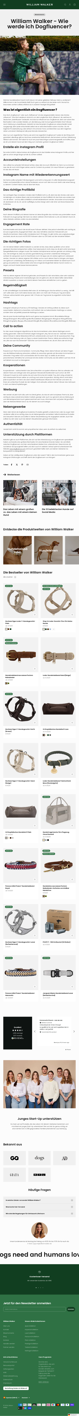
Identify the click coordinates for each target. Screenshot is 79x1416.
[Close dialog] (54, 684)
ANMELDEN (39, 731)
